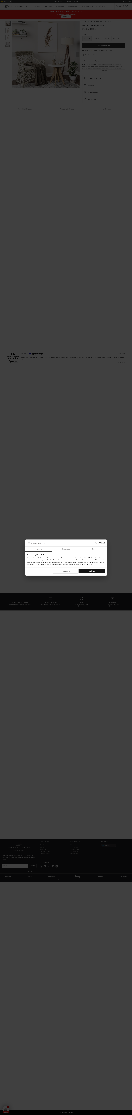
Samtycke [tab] (39, 549)
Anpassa (64, 571)
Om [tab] (93, 549)
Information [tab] (66, 549)
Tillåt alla (92, 571)
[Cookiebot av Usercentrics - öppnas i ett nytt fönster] (97, 543)
